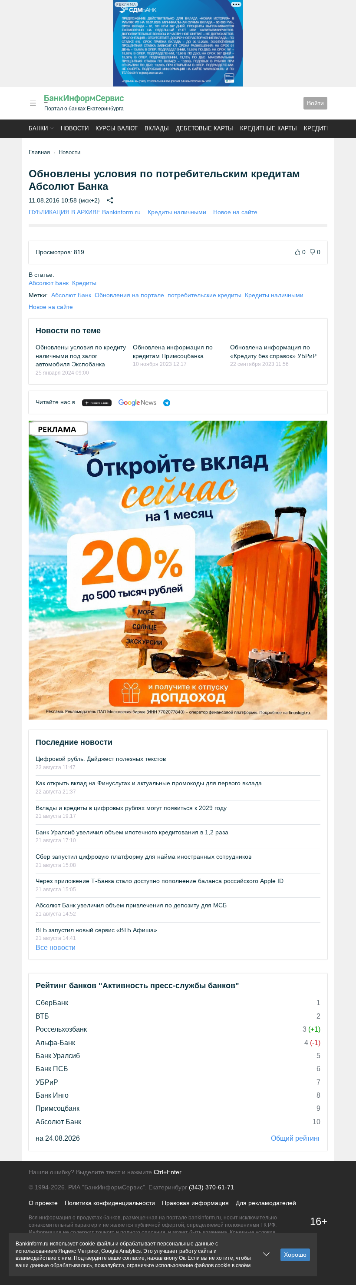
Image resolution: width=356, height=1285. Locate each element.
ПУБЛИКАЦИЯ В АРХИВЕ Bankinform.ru (85, 212)
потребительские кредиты (204, 295)
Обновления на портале (129, 295)
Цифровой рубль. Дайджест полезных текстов (101, 758)
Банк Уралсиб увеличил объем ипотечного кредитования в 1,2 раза (132, 832)
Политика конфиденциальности (110, 1202)
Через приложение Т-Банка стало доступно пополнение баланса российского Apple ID (159, 880)
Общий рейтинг (295, 1138)
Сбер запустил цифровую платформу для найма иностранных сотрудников (143, 856)
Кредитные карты (268, 128)
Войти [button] (315, 103)
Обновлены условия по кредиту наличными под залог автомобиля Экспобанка (81, 356)
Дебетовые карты (204, 128)
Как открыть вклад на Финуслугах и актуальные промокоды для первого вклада (149, 783)
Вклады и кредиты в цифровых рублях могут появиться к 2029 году (131, 807)
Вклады (157, 128)
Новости (75, 128)
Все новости (56, 947)
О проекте (43, 1202)
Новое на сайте (235, 212)
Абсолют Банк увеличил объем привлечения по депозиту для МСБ (131, 905)
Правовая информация (195, 1202)
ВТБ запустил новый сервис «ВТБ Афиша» (96, 929)
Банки (38, 128)
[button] (33, 103)
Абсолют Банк (49, 282)
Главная (39, 152)
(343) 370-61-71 (211, 1187)
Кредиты (318, 128)
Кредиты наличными (177, 212)
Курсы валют (117, 128)
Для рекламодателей (266, 1202)
